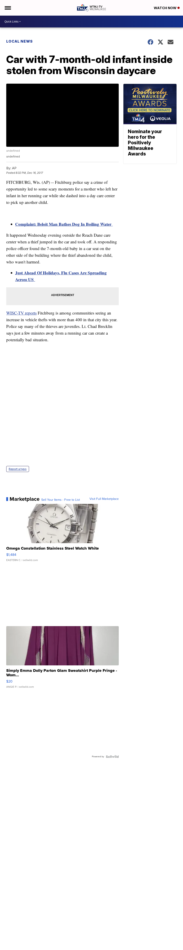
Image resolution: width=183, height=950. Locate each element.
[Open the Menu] (7, 8)
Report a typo (18, 469)
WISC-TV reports (21, 313)
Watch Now (165, 8)
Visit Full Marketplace (104, 499)
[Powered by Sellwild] (112, 756)
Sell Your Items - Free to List (60, 499)
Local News (19, 41)
